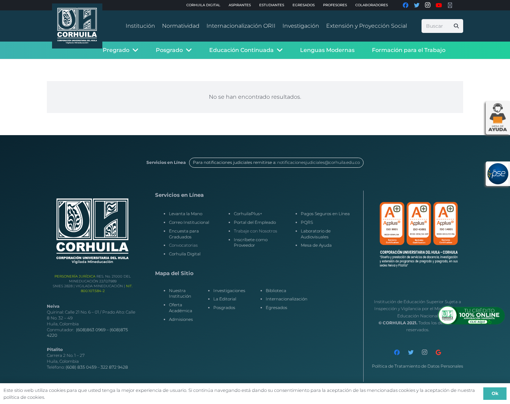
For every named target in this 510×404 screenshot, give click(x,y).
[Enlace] (77, 26)
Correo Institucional (189, 222)
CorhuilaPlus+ (248, 213)
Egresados (276, 307)
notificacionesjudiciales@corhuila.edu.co (318, 162)
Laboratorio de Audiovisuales (316, 233)
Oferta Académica (180, 307)
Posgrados (224, 307)
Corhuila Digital (185, 253)
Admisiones (181, 319)
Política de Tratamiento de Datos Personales (417, 366)
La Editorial (224, 298)
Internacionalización (286, 298)
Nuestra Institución (180, 293)
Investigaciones (229, 290)
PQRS (307, 222)
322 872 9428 (114, 367)
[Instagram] (425, 352)
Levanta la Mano (185, 213)
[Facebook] (397, 352)
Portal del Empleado (255, 222)
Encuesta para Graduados (184, 233)
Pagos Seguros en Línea (325, 213)
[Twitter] (411, 352)
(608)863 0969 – (93, 329)
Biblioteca (276, 290)
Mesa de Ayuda (316, 245)
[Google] (438, 352)
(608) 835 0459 (81, 367)
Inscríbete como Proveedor (250, 242)
